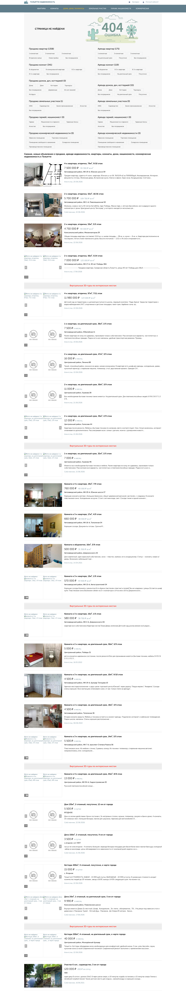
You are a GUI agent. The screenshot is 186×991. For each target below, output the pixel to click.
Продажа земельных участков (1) (46, 101)
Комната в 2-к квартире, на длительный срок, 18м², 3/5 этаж (93, 705)
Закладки (135, 2)
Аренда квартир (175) (108, 49)
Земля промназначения (64, 106)
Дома (31, 85)
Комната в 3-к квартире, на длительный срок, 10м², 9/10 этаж (93, 675)
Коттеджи (54, 85)
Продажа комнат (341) (40, 65)
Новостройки (53, 58)
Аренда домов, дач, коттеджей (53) (116, 85)
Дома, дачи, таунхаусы (73, 8)
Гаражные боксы (72, 122)
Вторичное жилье (35, 58)
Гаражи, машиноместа (121, 8)
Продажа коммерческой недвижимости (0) (51, 133)
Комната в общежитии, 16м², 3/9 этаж (82, 545)
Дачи (41, 85)
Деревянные (52, 90)
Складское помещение (70, 142)
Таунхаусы (68, 85)
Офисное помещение (37, 138)
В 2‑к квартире (77, 69)
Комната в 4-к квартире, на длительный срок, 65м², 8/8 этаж (93, 774)
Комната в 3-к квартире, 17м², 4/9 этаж (83, 514)
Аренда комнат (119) (108, 65)
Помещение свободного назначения (42, 142)
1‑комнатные (33, 53)
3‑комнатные (66, 53)
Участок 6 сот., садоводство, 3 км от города (85, 965)
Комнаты (54, 8)
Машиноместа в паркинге (50, 122)
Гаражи (31, 122)
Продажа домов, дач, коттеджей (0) (47, 81)
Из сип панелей (69, 90)
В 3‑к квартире (34, 74)
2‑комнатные (50, 53)
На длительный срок (105, 58)
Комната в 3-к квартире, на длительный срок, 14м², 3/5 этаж (93, 737)
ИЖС (31, 106)
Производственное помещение (40, 147)
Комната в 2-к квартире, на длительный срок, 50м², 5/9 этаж (93, 644)
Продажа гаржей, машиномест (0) (46, 117)
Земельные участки (97, 8)
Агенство (83, 106)
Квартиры (41, 8)
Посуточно (123, 58)
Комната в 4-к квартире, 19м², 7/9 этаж (83, 484)
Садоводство (44, 106)
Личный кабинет (152, 2)
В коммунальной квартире (55, 69)
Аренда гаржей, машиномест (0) (114, 117)
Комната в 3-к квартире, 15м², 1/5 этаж (82, 614)
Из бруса (32, 94)
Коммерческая (142, 8)
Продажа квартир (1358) (41, 49)
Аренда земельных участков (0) (114, 101)
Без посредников (72, 58)
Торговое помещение (59, 138)
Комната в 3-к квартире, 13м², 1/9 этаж (82, 576)
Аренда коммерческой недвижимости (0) (119, 133)
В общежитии (34, 69)
